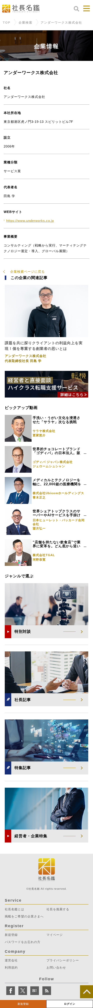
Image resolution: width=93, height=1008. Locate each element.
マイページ (54, 934)
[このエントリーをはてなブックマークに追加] (34, 990)
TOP (6, 22)
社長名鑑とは (14, 909)
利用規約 (11, 967)
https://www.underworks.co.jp (30, 220)
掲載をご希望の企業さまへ (24, 916)
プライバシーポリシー (62, 960)
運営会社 (11, 960)
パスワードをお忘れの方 (22, 941)
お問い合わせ (56, 967)
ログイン (69, 1003)
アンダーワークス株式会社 (61, 22)
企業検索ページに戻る (27, 271)
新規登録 (23, 1003)
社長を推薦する (57, 909)
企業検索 (25, 22)
